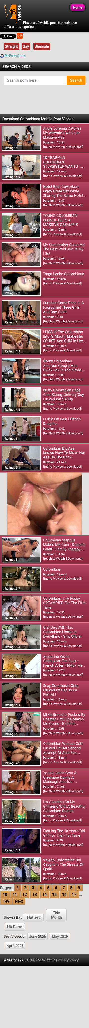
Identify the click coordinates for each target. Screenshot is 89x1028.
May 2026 (60, 936)
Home (77, 7)
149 (6, 901)
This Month (56, 915)
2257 (51, 960)
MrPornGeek (15, 56)
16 (64, 894)
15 (54, 894)
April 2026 (15, 946)
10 (5, 894)
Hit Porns (15, 927)
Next (19, 901)
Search (76, 80)
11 (15, 894)
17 (74, 894)
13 (34, 894)
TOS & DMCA (35, 960)
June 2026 (37, 936)
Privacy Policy (68, 960)
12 (24, 894)
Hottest (33, 917)
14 (44, 894)
